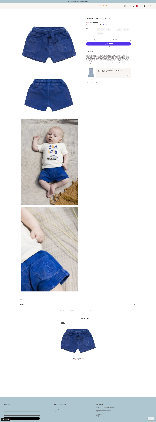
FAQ (21, 299)
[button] (21, 6)
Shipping (22, 304)
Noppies (87, 16)
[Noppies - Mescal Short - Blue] (78, 339)
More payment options (108, 46)
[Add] (128, 75)
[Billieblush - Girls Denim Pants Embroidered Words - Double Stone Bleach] (91, 73)
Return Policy (56, 409)
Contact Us (56, 407)
